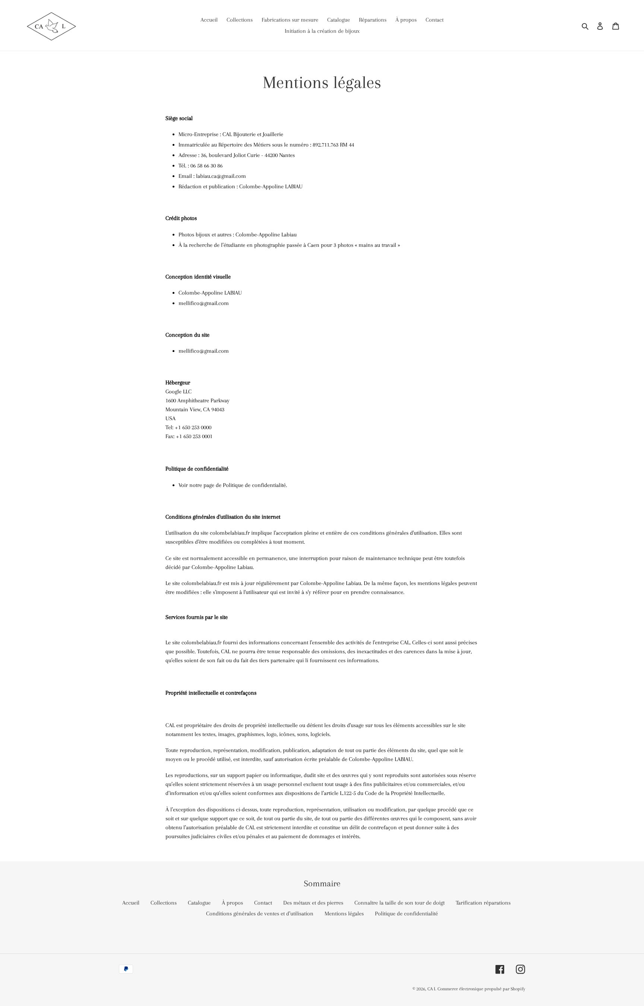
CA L (431, 988)
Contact (263, 902)
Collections (164, 902)
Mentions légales (344, 913)
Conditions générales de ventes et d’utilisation (259, 913)
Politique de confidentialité (406, 913)
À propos (232, 902)
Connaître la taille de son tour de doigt (399, 902)
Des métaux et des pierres (313, 902)
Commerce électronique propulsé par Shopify (481, 988)
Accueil (130, 902)
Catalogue (199, 902)
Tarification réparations (483, 902)
